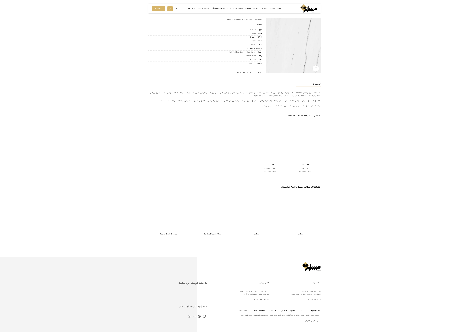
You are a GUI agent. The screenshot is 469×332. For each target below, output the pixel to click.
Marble (252, 37)
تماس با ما (273, 310)
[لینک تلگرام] (238, 72)
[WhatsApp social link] (189, 317)
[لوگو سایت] (308, 8)
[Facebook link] (250, 72)
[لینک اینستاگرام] (204, 317)
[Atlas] (300, 211)
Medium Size (238, 19)
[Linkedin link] (241, 72)
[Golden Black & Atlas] (212, 211)
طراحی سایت (316, 321)
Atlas (300, 234)
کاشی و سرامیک (315, 310)
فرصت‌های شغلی (258, 310)
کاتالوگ (301, 310)
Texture (249, 19)
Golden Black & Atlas (212, 234)
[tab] (317, 83)
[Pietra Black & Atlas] (168, 211)
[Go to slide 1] (308, 164)
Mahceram (258, 19)
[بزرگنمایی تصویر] (316, 68)
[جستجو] (170, 8)
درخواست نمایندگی (288, 310)
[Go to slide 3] (303, 164)
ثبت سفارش (159, 8)
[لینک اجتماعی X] (247, 72)
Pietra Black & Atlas (168, 234)
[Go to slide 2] (305, 164)
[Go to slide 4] (300, 164)
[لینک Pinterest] (244, 72)
